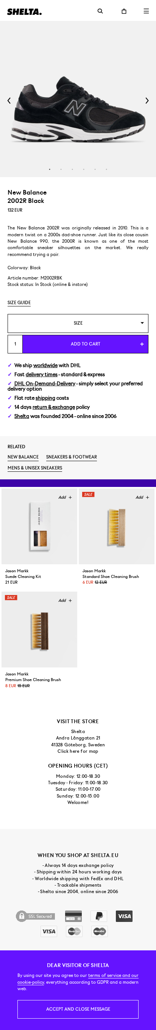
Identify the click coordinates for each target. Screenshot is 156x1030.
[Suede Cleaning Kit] (39, 526)
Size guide (19, 302)
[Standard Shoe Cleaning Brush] (116, 526)
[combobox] (78, 323)
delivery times (42, 374)
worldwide (45, 365)
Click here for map (78, 751)
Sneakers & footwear (71, 457)
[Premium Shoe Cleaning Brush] (39, 629)
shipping (45, 398)
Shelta (21, 416)
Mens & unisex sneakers (35, 468)
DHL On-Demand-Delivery (44, 383)
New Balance (23, 457)
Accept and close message (78, 1009)
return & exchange (54, 407)
